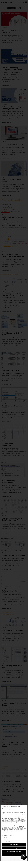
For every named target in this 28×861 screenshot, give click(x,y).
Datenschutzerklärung (6, 823)
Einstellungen (4, 859)
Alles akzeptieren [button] (14, 844)
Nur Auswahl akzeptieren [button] (14, 848)
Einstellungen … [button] (14, 854)
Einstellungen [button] (21, 826)
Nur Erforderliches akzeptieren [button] (14, 851)
